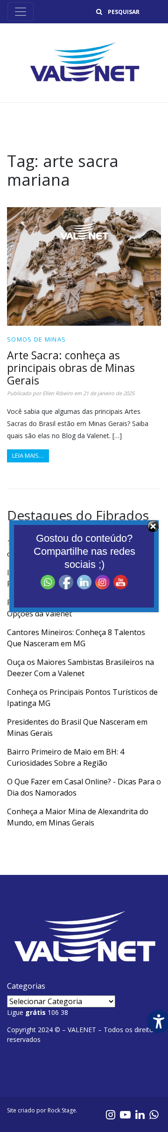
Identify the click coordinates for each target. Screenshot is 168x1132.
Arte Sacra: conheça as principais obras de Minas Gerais (71, 368)
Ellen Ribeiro (57, 393)
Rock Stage (62, 1110)
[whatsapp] (154, 1114)
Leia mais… (28, 455)
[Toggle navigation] (20, 11)
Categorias (26, 986)
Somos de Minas (36, 339)
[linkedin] (140, 1114)
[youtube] (125, 1114)
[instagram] (111, 1114)
